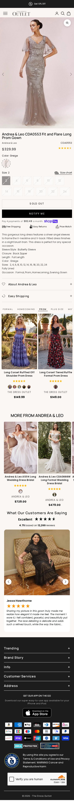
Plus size (57, 309)
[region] (37, 581)
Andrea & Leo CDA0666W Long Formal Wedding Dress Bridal (54, 480)
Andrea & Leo (9, 142)
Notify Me (37, 213)
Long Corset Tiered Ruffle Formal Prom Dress (55, 374)
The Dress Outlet (19, 392)
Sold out (37, 203)
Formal (8, 309)
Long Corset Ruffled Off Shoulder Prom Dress (19, 374)
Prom (43, 309)
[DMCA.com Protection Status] (26, 746)
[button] (55, 381)
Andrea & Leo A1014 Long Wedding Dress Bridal (20, 478)
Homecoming (26, 309)
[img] (19, 381)
